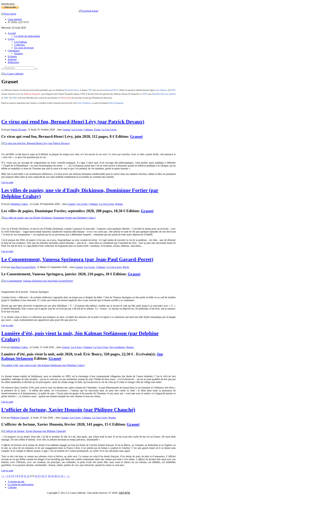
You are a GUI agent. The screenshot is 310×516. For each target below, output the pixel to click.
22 (62, 476)
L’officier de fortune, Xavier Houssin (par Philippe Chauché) (68, 410)
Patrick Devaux (18, 129)
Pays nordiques (117, 347)
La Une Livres (109, 129)
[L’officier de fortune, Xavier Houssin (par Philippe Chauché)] (33, 431)
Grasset (66, 129)
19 (52, 476)
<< (2, 476)
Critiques (88, 129)
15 (39, 476)
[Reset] (36, 68)
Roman (119, 204)
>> (68, 476)
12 (28, 476)
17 (46, 476)
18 (49, 476)
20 (55, 476)
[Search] (2, 68)
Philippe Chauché (20, 417)
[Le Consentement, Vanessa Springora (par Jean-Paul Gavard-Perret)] (37, 280)
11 (25, 476)
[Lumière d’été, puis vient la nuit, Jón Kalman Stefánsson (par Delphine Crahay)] (43, 365)
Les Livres (77, 129)
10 (22, 476)
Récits (126, 267)
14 (36, 476)
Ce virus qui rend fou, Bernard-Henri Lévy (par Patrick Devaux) (72, 121)
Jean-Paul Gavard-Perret (23, 267)
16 (42, 476)
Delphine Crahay (19, 204)
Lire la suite (7, 182)
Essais (97, 129)
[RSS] (8, 13)
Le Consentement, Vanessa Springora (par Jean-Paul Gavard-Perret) (77, 259)
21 (58, 476)
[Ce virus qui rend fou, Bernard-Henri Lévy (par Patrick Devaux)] (35, 143)
